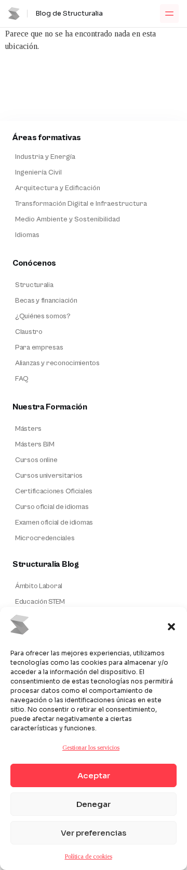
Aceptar (93, 775)
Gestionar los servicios (90, 747)
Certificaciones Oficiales (53, 491)
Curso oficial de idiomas (51, 507)
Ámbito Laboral (38, 586)
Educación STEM (40, 602)
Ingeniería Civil (38, 172)
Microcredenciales (44, 538)
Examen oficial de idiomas (54, 522)
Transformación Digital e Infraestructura (81, 204)
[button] (171, 627)
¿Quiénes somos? (43, 316)
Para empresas (39, 347)
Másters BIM (35, 444)
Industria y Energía (45, 157)
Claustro (29, 332)
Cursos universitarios (49, 475)
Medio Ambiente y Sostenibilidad (67, 219)
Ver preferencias (93, 833)
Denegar (93, 804)
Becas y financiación (46, 300)
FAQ (22, 379)
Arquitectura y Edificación (57, 188)
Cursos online (36, 460)
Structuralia (34, 285)
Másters (28, 429)
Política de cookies (88, 856)
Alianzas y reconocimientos (57, 363)
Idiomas (27, 235)
